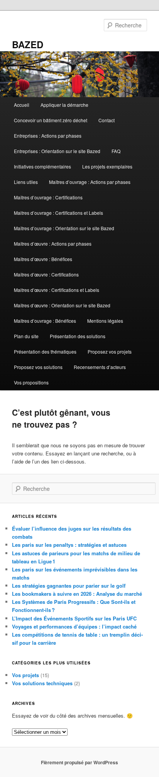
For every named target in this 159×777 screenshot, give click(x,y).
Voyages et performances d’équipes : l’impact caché (74, 626)
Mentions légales (105, 320)
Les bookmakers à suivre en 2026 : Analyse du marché (77, 593)
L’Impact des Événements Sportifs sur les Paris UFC (74, 618)
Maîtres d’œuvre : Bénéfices (43, 259)
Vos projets (25, 675)
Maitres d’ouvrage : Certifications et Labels (58, 212)
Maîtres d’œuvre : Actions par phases (52, 243)
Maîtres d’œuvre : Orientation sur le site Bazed (62, 305)
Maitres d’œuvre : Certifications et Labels (56, 290)
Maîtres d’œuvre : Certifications (46, 274)
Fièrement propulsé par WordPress (79, 762)
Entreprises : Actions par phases (47, 135)
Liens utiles (26, 182)
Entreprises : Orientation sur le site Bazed (57, 151)
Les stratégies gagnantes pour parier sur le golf (68, 585)
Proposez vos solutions (38, 367)
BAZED (27, 44)
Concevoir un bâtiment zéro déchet (50, 120)
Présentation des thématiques (45, 351)
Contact (106, 120)
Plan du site (26, 336)
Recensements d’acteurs (100, 367)
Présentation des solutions (77, 336)
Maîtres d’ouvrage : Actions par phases (89, 182)
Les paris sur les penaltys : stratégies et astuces (69, 544)
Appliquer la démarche (64, 104)
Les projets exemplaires (107, 166)
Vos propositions (31, 382)
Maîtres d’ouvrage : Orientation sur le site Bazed (64, 228)
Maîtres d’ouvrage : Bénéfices (45, 320)
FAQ (116, 151)
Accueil (21, 104)
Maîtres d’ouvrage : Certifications (48, 197)
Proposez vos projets (110, 351)
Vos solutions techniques (42, 683)
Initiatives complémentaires (42, 166)
